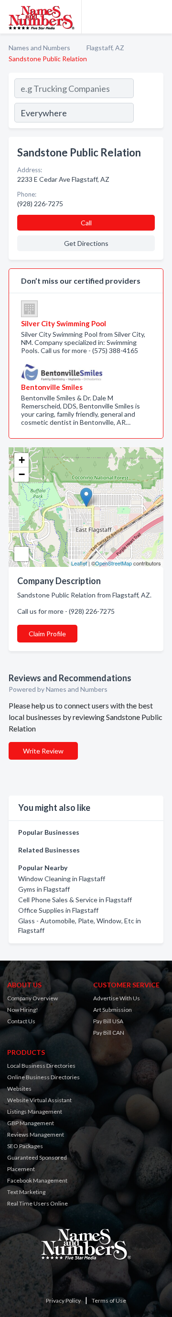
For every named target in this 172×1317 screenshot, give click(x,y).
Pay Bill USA (108, 1021)
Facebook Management (37, 1180)
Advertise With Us (116, 998)
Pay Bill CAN (108, 1032)
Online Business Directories (43, 1077)
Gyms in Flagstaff (44, 889)
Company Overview (32, 998)
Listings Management (34, 1111)
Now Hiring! (22, 1009)
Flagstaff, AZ (105, 48)
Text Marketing (26, 1191)
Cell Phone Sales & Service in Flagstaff (75, 900)
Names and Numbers (39, 48)
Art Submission (112, 1009)
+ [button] (22, 460)
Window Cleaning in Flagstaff (61, 878)
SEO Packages (25, 1146)
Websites (19, 1088)
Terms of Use (109, 1300)
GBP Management (30, 1123)
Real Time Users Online (37, 1203)
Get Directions (86, 243)
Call (86, 223)
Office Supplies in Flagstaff (58, 910)
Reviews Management (35, 1134)
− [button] (22, 474)
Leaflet (79, 563)
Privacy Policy (63, 1300)
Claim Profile (47, 634)
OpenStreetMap (113, 563)
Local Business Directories (41, 1065)
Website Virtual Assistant (39, 1100)
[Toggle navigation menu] (159, 16)
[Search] (148, 101)
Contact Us (21, 1021)
